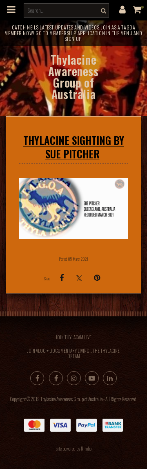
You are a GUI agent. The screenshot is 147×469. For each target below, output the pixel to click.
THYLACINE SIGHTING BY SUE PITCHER (73, 147)
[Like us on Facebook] (37, 378)
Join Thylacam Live (73, 337)
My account (122, 9)
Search (102, 10)
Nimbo (86, 448)
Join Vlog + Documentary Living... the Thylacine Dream (73, 353)
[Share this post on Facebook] (62, 278)
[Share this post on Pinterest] (97, 278)
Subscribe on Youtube (92, 378)
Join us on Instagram (74, 378)
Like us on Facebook (56, 378)
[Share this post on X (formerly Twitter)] (79, 278)
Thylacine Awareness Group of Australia (73, 76)
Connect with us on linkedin (110, 378)
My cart (139, 9)
